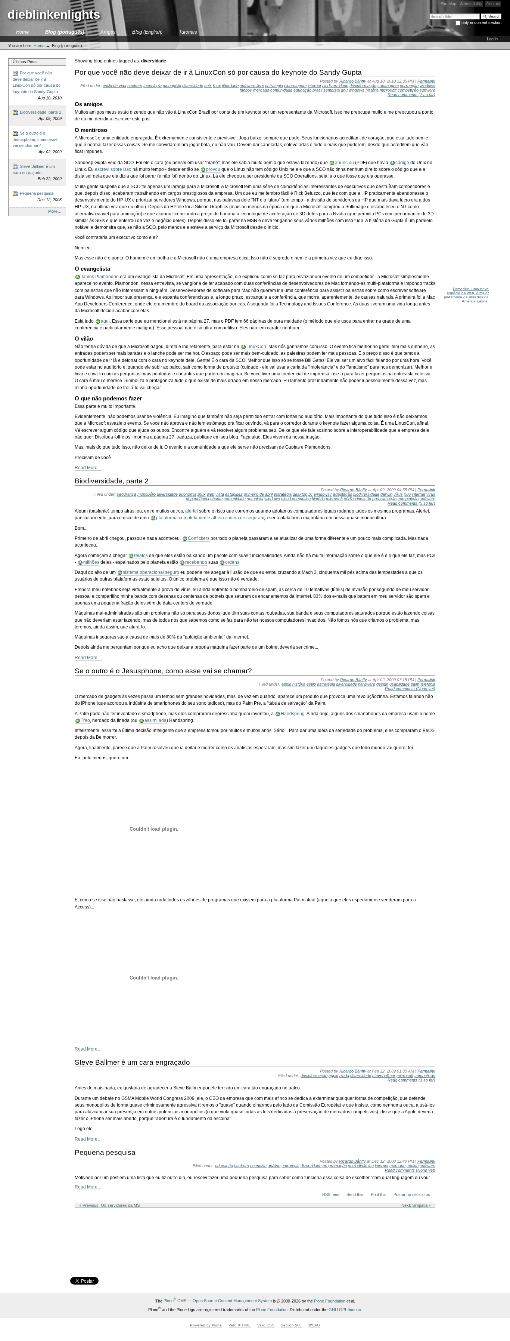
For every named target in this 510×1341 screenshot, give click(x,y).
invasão (364, 498)
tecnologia (152, 85)
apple (286, 684)
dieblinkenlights (53, 14)
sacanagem (388, 85)
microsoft (388, 90)
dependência (197, 498)
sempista (331, 90)
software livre (252, 85)
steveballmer (383, 1075)
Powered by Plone (206, 1325)
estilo (311, 684)
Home (22, 32)
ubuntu (216, 498)
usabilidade (399, 684)
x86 (407, 494)
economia (187, 494)
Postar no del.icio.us (412, 1194)
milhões (91, 562)
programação (384, 498)
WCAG (314, 1325)
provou (213, 169)
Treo (85, 720)
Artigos (108, 32)
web (210, 494)
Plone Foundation (329, 1300)
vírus (398, 494)
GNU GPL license (345, 1309)
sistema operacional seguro (151, 572)
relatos (141, 555)
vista (219, 494)
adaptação (342, 494)
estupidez (234, 494)
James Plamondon (100, 276)
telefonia (427, 684)
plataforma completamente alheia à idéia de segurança (212, 517)
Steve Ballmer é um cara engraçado (37, 172)
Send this (354, 1194)
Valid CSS (265, 1325)
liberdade (230, 85)
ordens (232, 562)
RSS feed (330, 1194)
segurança (126, 494)
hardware (366, 684)
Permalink (426, 81)
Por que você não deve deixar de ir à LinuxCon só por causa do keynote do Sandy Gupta (37, 85)
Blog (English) (147, 32)
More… (55, 211)
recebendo (196, 562)
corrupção (409, 85)
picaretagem (295, 85)
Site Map (448, 3)
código (402, 162)
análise (274, 1165)
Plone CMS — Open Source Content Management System (218, 1300)
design (382, 684)
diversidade (192, 85)
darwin (386, 494)
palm (415, 684)
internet (314, 85)
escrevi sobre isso (113, 169)
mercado (261, 90)
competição (408, 90)
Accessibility (471, 3)
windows (356, 90)
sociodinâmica (361, 1165)
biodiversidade (335, 85)
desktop (300, 494)
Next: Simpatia (415, 1205)
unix (208, 85)
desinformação (362, 85)
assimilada (155, 720)
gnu (344, 90)
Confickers (198, 538)
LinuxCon (256, 346)
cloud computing (296, 498)
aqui (105, 321)
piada (344, 1075)
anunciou (344, 162)
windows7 (323, 494)
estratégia (274, 85)
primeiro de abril (258, 494)
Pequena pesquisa (40, 196)
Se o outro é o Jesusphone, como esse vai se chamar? (37, 142)
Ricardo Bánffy (352, 81)
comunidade (281, 90)
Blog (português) (64, 32)
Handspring (293, 713)
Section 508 (291, 1325)
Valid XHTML (239, 1325)
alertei (191, 511)
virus (430, 494)
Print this (378, 1194)
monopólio (172, 85)
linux (217, 85)
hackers (134, 85)
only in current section (481, 22)
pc (310, 494)
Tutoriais (188, 32)
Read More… (88, 467)
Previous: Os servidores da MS (110, 1205)
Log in (492, 39)
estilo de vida (114, 85)
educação (302, 90)
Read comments (411, 94)
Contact (493, 3)
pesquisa (258, 1165)
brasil (317, 90)
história (372, 90)
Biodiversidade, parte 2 (40, 115)
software (427, 90)
